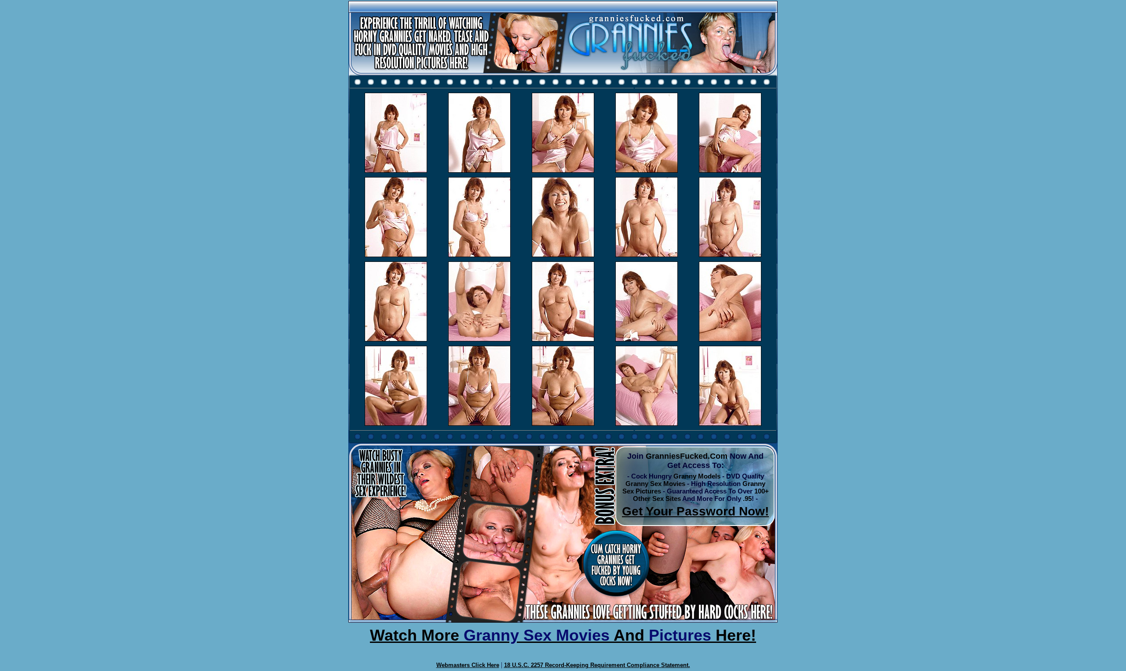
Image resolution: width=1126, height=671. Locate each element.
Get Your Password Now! (695, 511)
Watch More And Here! (563, 635)
